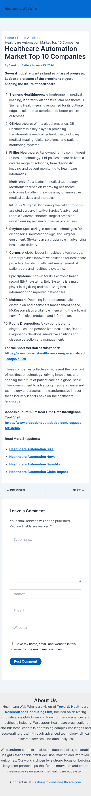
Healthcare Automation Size (31, 449)
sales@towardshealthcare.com (58, 782)
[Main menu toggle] (82, 9)
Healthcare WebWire (20, 9)
